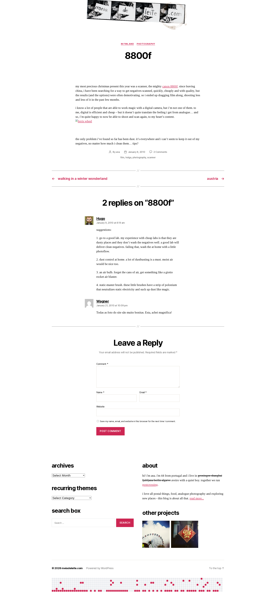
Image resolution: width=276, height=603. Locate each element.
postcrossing (150, 485)
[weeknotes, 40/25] (125, 591)
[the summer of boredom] (201, 579)
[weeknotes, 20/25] (85, 591)
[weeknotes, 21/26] (191, 591)
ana (118, 151)
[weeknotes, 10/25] (65, 591)
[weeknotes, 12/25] (69, 591)
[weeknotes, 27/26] (203, 591)
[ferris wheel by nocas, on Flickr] (138, 121)
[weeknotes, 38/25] (121, 591)
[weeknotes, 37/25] (119, 591)
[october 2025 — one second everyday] (137, 585)
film (122, 157)
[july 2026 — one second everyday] (217, 583)
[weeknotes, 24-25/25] (95, 591)
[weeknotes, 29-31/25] (107, 591)
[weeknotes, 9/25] (63, 591)
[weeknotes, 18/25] (81, 591)
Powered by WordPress (100, 568)
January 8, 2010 (136, 151)
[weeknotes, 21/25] (87, 591)
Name (100, 392)
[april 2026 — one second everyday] (189, 581)
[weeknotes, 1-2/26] (153, 591)
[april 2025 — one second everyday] (81, 583)
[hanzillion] (183, 534)
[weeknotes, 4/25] (52, 591)
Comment (102, 364)
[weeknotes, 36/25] (117, 591)
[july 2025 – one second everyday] (111, 585)
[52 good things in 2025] (173, 585)
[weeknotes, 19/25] (83, 591)
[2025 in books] (167, 581)
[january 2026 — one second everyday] (165, 585)
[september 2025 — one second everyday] (137, 581)
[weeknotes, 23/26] (195, 591)
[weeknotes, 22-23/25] (91, 591)
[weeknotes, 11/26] (171, 591)
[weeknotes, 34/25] (113, 591)
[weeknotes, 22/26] (193, 591)
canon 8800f (170, 86)
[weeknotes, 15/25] (75, 591)
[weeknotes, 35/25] (115, 591)
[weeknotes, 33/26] (215, 591)
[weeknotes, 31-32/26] (213, 591)
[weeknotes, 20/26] (189, 591)
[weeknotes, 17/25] (79, 591)
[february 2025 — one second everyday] (63, 589)
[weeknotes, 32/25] (109, 591)
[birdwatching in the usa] (197, 585)
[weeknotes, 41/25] (127, 591)
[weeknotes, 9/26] (167, 591)
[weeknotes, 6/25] (56, 591)
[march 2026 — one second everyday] (183, 581)
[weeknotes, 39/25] (123, 591)
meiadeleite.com (72, 568)
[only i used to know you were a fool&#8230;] (220, 585)
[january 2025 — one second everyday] (56, 589)
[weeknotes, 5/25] (54, 591)
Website (100, 406)
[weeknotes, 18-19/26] (187, 591)
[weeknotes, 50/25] (145, 591)
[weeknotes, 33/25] (111, 591)
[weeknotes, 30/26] (209, 591)
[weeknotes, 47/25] (139, 591)
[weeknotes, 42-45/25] (135, 591)
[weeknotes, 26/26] (201, 591)
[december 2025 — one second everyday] (151, 583)
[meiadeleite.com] (138, 15)
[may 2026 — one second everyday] (203, 587)
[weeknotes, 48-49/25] (143, 591)
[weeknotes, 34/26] (217, 591)
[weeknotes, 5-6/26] (161, 591)
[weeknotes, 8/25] (61, 591)
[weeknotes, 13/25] (71, 591)
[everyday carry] (207, 583)
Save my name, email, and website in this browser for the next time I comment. (138, 421)
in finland (127, 44)
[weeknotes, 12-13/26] (175, 591)
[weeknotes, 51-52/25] (149, 591)
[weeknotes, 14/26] (177, 591)
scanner (151, 157)
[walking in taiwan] (83, 583)
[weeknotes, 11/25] (67, 591)
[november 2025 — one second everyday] (145, 585)
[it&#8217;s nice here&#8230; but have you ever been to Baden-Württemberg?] (61, 583)
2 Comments (160, 151)
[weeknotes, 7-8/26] (165, 591)
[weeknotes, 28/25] (101, 591)
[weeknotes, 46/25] (137, 591)
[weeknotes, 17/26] (183, 591)
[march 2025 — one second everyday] (75, 589)
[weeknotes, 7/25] (59, 591)
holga (128, 157)
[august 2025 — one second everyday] (121, 583)
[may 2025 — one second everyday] (111, 581)
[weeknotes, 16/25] (77, 591)
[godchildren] (113, 583)
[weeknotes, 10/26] (169, 591)
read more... (197, 498)
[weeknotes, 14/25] (73, 591)
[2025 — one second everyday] (153, 583)
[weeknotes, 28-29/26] (207, 591)
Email (143, 392)
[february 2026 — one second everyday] (171, 583)
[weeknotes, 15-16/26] (181, 591)
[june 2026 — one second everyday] (205, 585)
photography (146, 44)
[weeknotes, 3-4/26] (157, 591)
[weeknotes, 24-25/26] (199, 591)
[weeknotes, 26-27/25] (99, 591)
